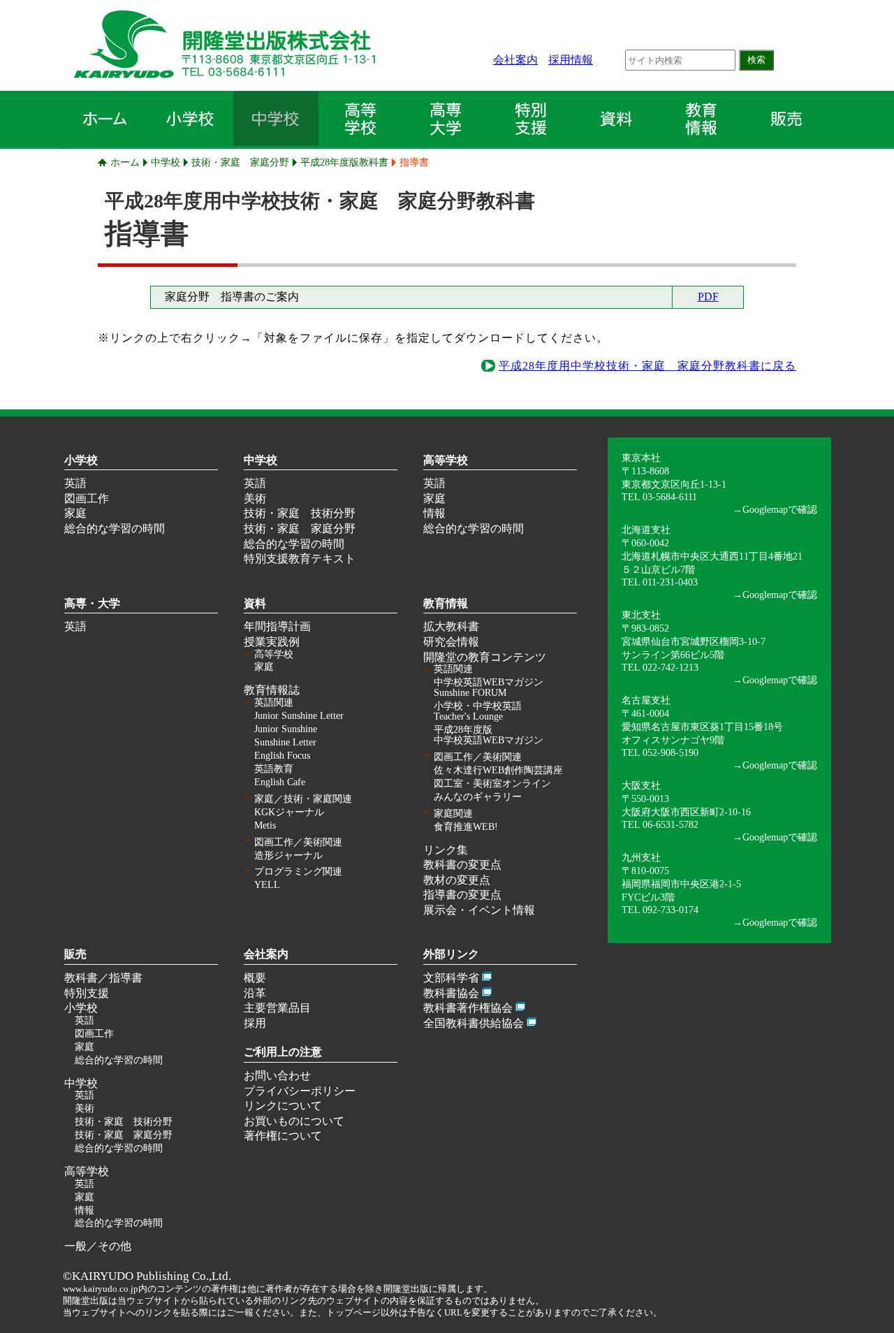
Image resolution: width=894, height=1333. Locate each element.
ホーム (125, 162)
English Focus (282, 755)
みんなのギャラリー (478, 797)
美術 (255, 498)
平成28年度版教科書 (344, 162)
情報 (434, 513)
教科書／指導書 (103, 978)
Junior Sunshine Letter (299, 716)
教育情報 (445, 603)
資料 (255, 603)
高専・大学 (92, 603)
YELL (267, 885)
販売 (75, 954)
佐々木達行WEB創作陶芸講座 (498, 770)
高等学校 (445, 460)
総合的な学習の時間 (114, 528)
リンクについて (283, 1106)
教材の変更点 (456, 880)
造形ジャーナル (288, 855)
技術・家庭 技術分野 (300, 513)
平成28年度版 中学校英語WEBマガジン (488, 734)
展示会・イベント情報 (479, 910)
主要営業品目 (277, 1008)
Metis (265, 825)
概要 (255, 978)
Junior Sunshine (285, 729)
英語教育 (273, 769)
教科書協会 (451, 993)
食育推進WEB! (466, 827)
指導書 (414, 162)
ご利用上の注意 (283, 1052)
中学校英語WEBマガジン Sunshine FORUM (488, 687)
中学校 (165, 162)
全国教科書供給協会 (473, 1023)
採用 (255, 1023)
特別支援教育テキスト (300, 558)
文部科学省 (451, 978)
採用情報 (570, 60)
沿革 (255, 993)
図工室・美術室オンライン (492, 783)
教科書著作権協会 (468, 1008)
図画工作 (86, 498)
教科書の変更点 (462, 865)
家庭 (75, 513)
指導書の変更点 (462, 895)
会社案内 (515, 60)
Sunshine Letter (285, 742)
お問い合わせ (277, 1075)
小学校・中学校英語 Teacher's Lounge (478, 711)
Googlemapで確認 (779, 509)
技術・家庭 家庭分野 (240, 162)
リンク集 (445, 850)
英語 (75, 483)
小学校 (81, 460)
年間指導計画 (277, 626)
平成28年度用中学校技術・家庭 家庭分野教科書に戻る (647, 366)
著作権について (283, 1136)
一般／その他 (97, 1246)
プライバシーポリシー (300, 1091)
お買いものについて (294, 1121)
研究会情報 (451, 642)
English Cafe (279, 782)
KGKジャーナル (289, 812)
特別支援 (86, 993)
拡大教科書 (451, 626)
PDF (708, 297)
